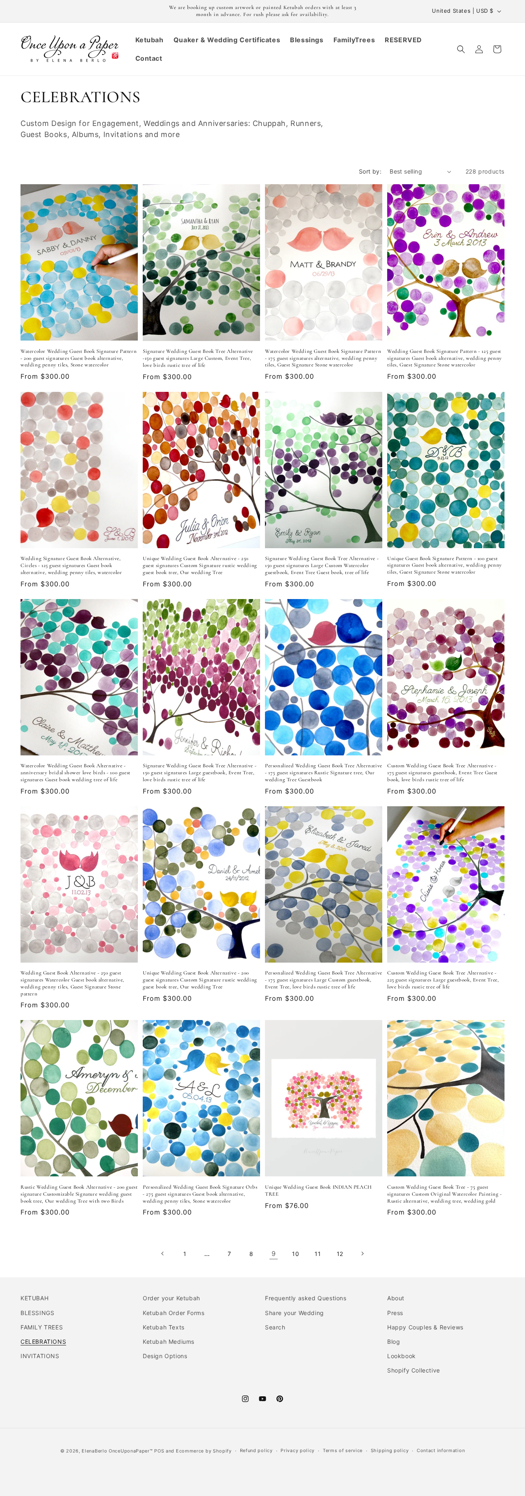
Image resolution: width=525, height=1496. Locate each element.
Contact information (441, 1450)
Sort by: (370, 171)
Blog (393, 1341)
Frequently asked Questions (306, 1298)
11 (318, 1253)
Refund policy (256, 1450)
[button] (461, 49)
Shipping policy (390, 1450)
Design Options (165, 1355)
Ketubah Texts (164, 1327)
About (395, 1298)
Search (275, 1327)
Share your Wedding (294, 1312)
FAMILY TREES (42, 1327)
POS (159, 1451)
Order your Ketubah (171, 1298)
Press (395, 1312)
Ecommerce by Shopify (204, 1451)
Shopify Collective (413, 1370)
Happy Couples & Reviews (425, 1327)
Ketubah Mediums (168, 1341)
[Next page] (362, 1253)
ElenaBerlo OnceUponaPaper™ (117, 1451)
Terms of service (343, 1450)
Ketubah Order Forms (173, 1312)
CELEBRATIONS (43, 1341)
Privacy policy (298, 1450)
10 (295, 1253)
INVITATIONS (40, 1355)
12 (340, 1253)
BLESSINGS (37, 1312)
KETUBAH (34, 1298)
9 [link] (274, 1253)
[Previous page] (163, 1253)
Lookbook (401, 1355)
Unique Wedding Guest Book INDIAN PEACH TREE (318, 1190)
